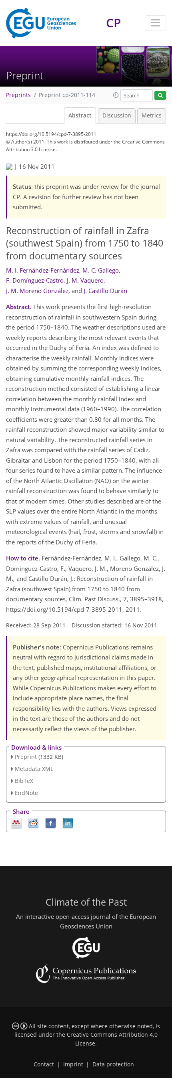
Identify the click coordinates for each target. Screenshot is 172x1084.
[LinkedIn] (67, 822)
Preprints (18, 95)
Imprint (73, 1064)
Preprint (26, 756)
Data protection (113, 1064)
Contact (44, 1064)
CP (113, 22)
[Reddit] (33, 822)
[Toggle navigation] (155, 22)
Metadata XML (34, 769)
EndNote (26, 793)
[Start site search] (160, 95)
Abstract (80, 115)
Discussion (116, 115)
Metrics (152, 115)
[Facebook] (50, 822)
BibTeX (24, 781)
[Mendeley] (16, 822)
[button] (116, 95)
